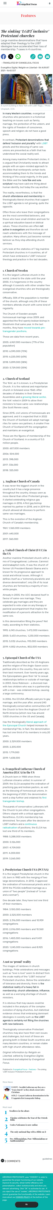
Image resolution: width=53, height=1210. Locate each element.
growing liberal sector (34, 397)
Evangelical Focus (20, 1069)
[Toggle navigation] (5, 3)
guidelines (47, 1159)
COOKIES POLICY (23, 1197)
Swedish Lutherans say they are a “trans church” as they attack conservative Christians (28, 1089)
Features (28, 15)
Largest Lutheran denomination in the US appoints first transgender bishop (30, 1096)
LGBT (45, 143)
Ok (26, 1204)
